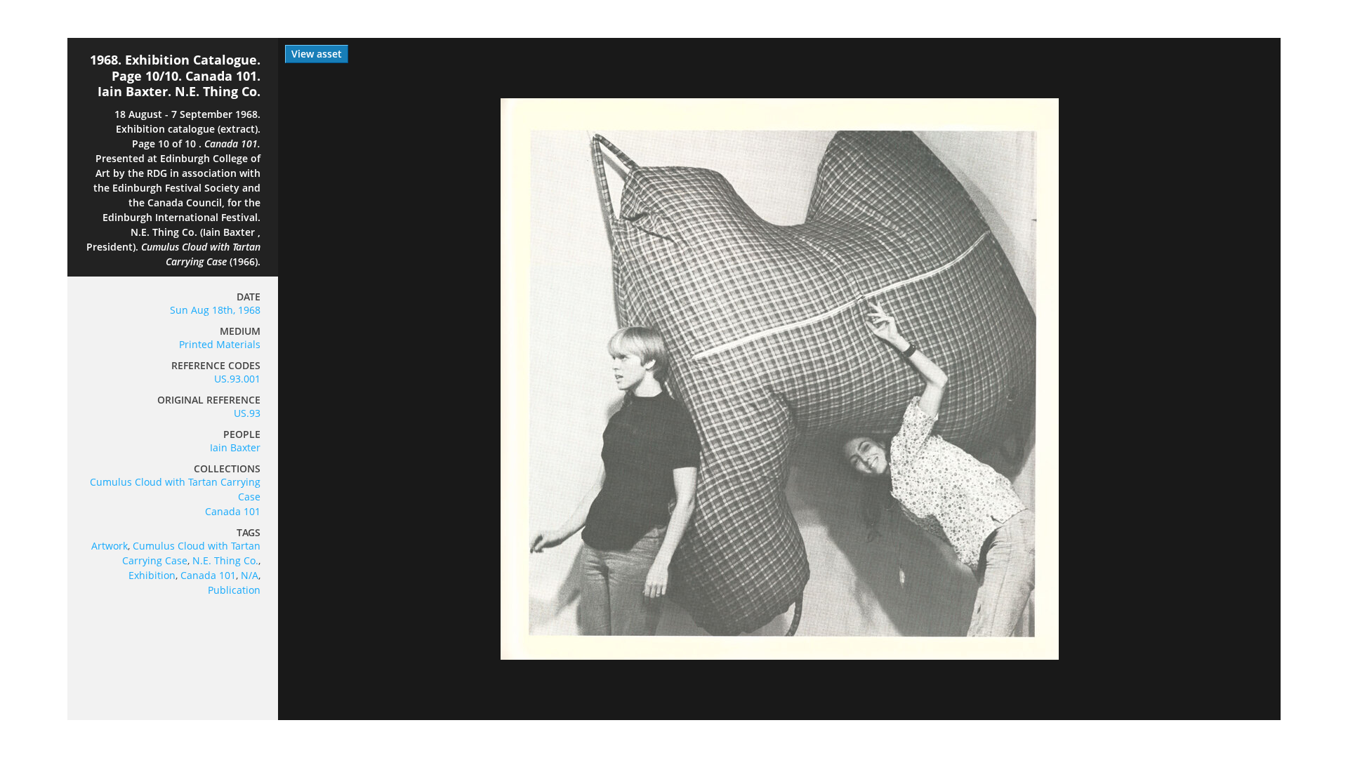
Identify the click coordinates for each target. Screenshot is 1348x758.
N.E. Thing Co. (225, 560)
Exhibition (152, 575)
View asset (316, 53)
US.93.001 (237, 378)
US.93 (247, 413)
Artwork (109, 545)
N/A (249, 575)
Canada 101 (232, 511)
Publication (234, 590)
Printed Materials (219, 344)
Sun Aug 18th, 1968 (215, 310)
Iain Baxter (235, 447)
